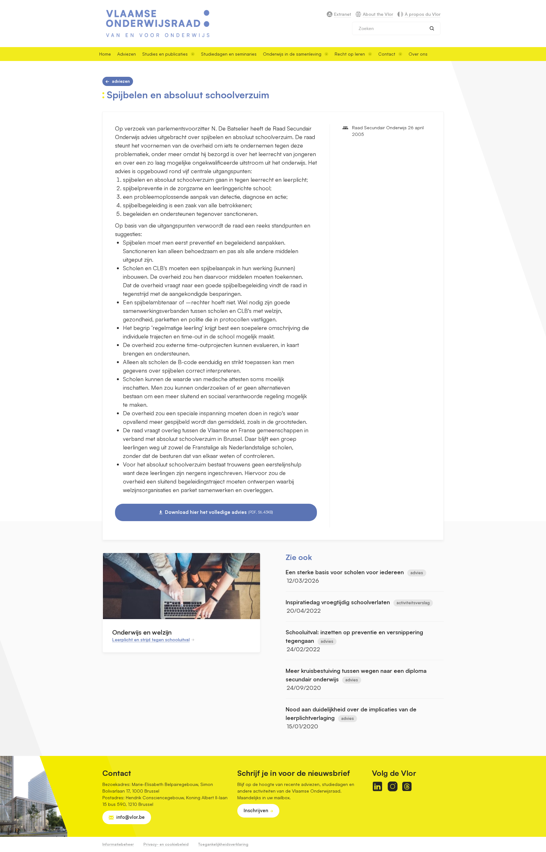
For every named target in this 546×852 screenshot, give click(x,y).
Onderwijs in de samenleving (292, 54)
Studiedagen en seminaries (229, 54)
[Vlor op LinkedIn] (377, 786)
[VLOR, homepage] (158, 23)
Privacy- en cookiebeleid (166, 844)
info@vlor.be (130, 817)
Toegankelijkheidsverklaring (223, 844)
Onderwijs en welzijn (142, 632)
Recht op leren (350, 54)
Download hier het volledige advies (219, 512)
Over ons (418, 54)
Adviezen (126, 54)
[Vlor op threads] (406, 786)
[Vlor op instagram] (392, 786)
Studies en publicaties (165, 54)
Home (105, 54)
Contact (386, 54)
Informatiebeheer (118, 844)
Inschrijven (256, 810)
